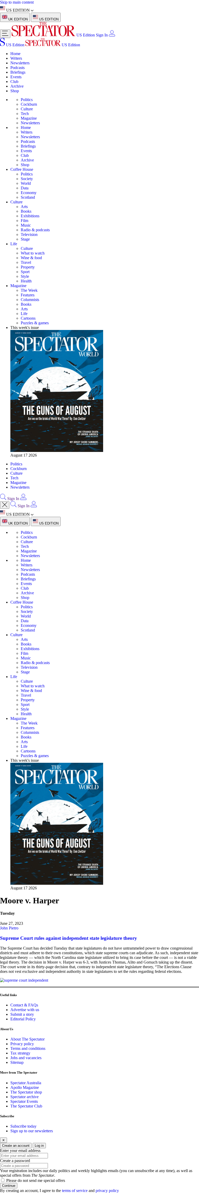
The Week (29, 290)
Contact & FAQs (24, 1005)
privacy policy (107, 1190)
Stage (25, 239)
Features (27, 295)
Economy (29, 192)
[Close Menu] (4, 505)
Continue (8, 1186)
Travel (26, 262)
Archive (17, 86)
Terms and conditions (27, 1048)
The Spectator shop (26, 1092)
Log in (39, 1146)
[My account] (112, 35)
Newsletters (20, 63)
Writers (16, 58)
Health (26, 281)
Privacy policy (22, 1044)
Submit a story (22, 1014)
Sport (25, 272)
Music (26, 225)
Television (29, 234)
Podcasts (17, 67)
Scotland (28, 197)
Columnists (30, 299)
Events (16, 77)
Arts (24, 206)
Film (24, 220)
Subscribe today (23, 1126)
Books (26, 211)
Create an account (16, 1146)
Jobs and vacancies (25, 1058)
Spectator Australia (25, 1083)
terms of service (75, 1190)
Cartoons (28, 318)
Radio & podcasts (35, 230)
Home (15, 53)
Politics (27, 99)
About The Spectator (27, 1039)
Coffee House (21, 169)
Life (13, 244)
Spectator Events (24, 1101)
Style (25, 276)
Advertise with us (24, 1009)
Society (27, 178)
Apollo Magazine (24, 1087)
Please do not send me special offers (35, 1180)
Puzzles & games (35, 323)
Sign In (102, 35)
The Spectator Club (26, 1106)
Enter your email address (20, 1150)
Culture (27, 109)
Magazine (29, 118)
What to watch (33, 253)
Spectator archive (24, 1097)
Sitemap (17, 1062)
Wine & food (31, 258)
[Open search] (3, 498)
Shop (14, 91)
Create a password (15, 1160)
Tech (25, 113)
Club (14, 81)
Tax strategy (20, 1053)
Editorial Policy (23, 1019)
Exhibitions (30, 216)
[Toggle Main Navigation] (5, 33)
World (26, 183)
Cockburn (29, 104)
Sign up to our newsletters (31, 1131)
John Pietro (9, 928)
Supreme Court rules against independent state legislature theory (68, 938)
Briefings (17, 72)
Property (28, 267)
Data (25, 188)
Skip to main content (17, 2)
